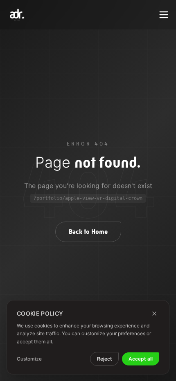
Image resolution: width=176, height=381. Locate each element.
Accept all (141, 359)
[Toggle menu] (163, 14)
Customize (29, 359)
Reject (104, 359)
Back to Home (88, 231)
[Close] (154, 313)
